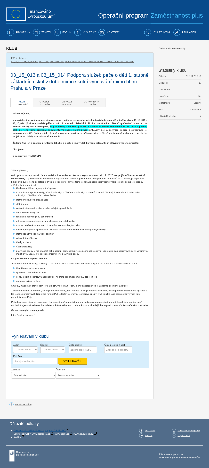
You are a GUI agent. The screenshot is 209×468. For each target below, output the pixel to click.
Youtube (148, 435)
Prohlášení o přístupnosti (189, 431)
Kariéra (17, 437)
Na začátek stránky (23, 404)
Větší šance (150, 431)
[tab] (21, 102)
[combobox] (25, 349)
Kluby (21, 58)
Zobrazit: (15, 369)
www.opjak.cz (62, 433)
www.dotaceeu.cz (41, 433)
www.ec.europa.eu (83, 433)
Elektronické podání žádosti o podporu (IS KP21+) (39, 430)
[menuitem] (18, 32)
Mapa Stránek (184, 435)
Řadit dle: (60, 369)
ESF (13, 58)
